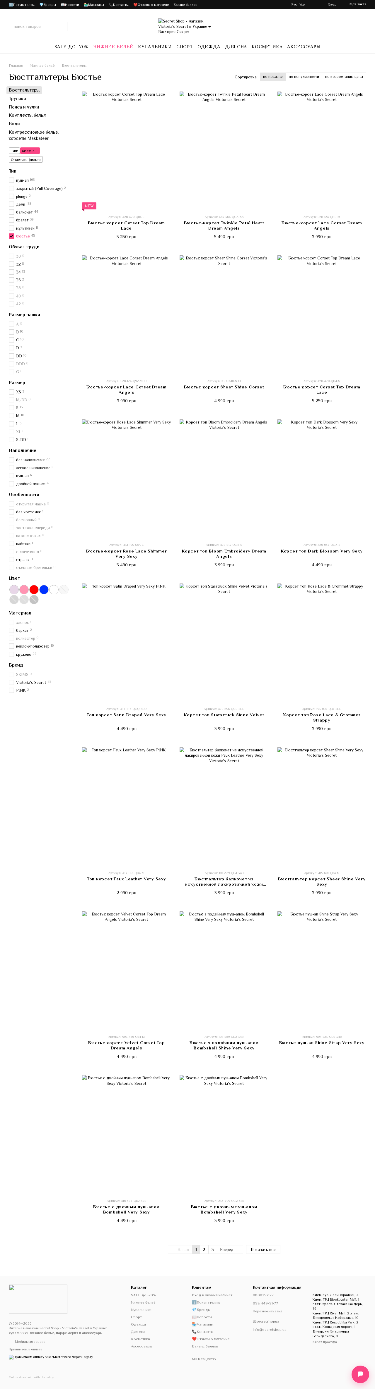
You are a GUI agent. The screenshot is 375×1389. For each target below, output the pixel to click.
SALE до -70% (71, 46)
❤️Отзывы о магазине (151, 5)
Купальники (155, 46)
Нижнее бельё (113, 46)
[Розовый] (24, 589)
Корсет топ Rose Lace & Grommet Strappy (321, 717)
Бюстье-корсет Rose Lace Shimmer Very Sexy (126, 553)
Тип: (14, 150)
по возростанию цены (344, 76)
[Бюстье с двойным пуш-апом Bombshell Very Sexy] (126, 1134)
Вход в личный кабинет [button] (212, 1295)
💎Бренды (47, 5)
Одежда (208, 46)
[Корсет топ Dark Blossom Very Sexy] (321, 478)
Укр (302, 4)
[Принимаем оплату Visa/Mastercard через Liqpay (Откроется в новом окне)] (51, 1356)
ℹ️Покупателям (22, 5)
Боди (14, 123)
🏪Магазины (94, 5)
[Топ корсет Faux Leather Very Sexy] (126, 806)
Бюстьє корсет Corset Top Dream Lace (126, 225)
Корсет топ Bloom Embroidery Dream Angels (224, 553)
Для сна (236, 46)
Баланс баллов (185, 5)
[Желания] (313, 4)
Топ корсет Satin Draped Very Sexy (126, 714)
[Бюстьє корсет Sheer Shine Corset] (224, 314)
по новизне (273, 76)
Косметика (267, 46)
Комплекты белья (27, 115)
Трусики (17, 98)
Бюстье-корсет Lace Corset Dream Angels (322, 225)
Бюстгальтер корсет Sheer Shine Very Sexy (321, 881)
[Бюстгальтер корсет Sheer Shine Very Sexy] (321, 806)
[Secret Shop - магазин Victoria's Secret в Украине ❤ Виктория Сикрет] (38, 1299)
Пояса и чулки (24, 106)
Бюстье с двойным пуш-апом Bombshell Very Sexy (126, 1209)
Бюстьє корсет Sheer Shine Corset (224, 386)
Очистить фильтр (26, 159)
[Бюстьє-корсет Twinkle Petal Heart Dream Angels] (224, 150)
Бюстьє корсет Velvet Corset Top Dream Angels (126, 1045)
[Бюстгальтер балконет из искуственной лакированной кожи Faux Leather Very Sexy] (224, 806)
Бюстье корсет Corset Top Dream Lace (321, 389)
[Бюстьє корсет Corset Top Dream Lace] (126, 150)
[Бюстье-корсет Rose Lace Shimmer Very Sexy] (126, 478)
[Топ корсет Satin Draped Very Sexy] (126, 642)
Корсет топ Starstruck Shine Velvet (224, 714)
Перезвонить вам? (267, 1311)
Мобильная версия (29, 1342)
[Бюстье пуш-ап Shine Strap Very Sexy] (321, 970)
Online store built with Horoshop (31, 1377)
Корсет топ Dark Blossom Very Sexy (322, 550)
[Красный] (34, 589)
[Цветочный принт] (54, 589)
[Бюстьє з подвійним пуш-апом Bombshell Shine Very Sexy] (224, 970)
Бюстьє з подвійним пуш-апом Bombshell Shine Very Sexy (224, 1045)
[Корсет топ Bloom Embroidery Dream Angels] (224, 478)
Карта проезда (325, 1342)
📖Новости (70, 5)
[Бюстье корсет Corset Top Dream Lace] (321, 314)
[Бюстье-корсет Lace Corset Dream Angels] (321, 150)
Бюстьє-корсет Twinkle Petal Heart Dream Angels (224, 225)
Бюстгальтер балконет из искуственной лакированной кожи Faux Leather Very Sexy (224, 884)
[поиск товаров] (62, 26)
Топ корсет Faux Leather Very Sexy (126, 878)
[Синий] (44, 589)
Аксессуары (304, 46)
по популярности (304, 76)
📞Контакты (119, 5)
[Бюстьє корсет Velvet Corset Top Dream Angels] (126, 970)
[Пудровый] (14, 589)
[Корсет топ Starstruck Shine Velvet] (224, 642)
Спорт (184, 46)
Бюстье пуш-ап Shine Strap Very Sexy (321, 1042)
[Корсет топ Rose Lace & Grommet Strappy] (321, 642)
